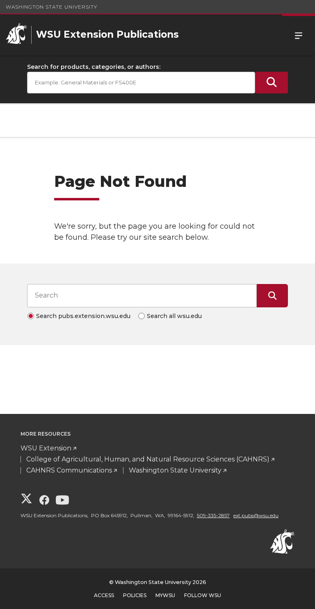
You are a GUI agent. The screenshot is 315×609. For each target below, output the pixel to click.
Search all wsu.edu (174, 316)
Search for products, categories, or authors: (93, 66)
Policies (134, 595)
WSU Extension (46, 448)
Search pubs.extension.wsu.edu (83, 316)
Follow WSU (202, 595)
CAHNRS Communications (69, 470)
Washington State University (51, 7)
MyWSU (165, 595)
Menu (298, 34)
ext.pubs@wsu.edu (255, 515)
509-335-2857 (213, 515)
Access (104, 595)
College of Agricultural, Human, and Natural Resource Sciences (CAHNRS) (147, 459)
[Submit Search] (271, 82)
